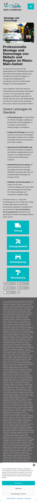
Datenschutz (20, 498)
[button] (34, 465)
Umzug (18, 230)
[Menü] (31, 6)
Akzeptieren (18, 483)
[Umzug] (18, 225)
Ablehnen (18, 488)
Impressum (27, 498)
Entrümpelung (18, 262)
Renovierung (18, 277)
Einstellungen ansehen (18, 494)
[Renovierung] (18, 272)
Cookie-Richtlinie (11, 498)
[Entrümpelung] (18, 256)
